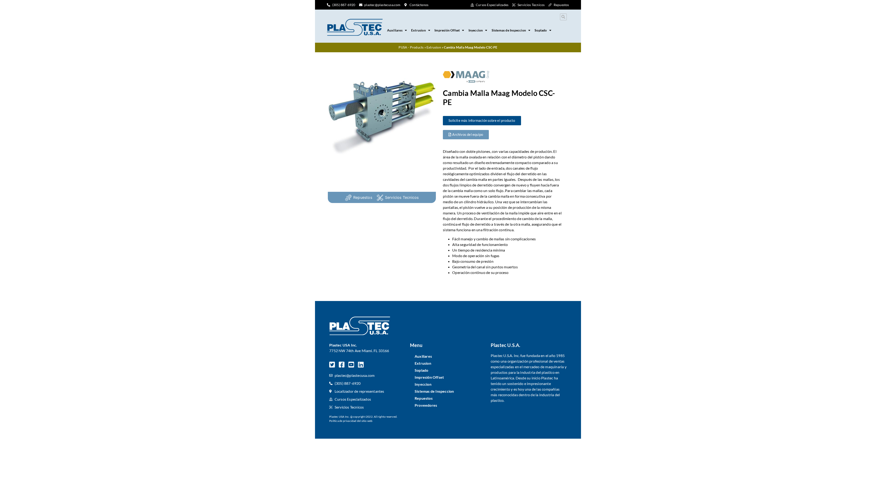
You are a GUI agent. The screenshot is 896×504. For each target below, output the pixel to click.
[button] (563, 17)
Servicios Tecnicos (402, 197)
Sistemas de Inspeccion (509, 30)
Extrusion (418, 30)
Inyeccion (476, 30)
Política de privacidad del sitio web (350, 421)
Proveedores (426, 405)
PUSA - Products (411, 47)
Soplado (541, 30)
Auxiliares (394, 30)
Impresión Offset (447, 30)
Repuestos (362, 197)
